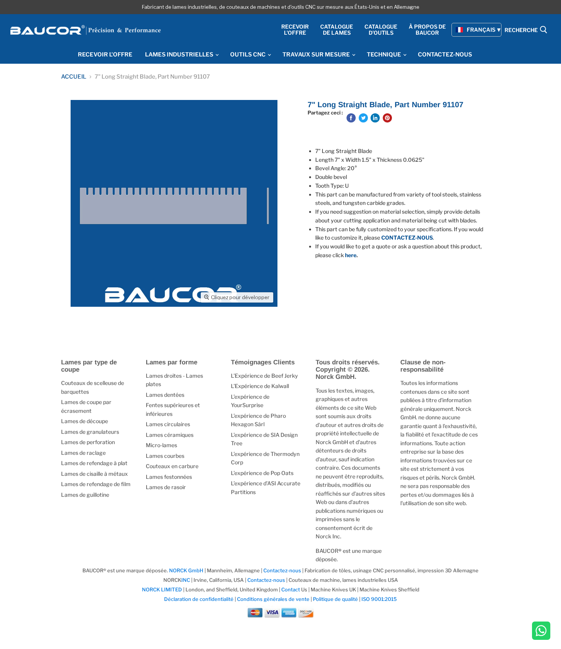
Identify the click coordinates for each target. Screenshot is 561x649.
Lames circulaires (168, 424)
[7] (85, 328)
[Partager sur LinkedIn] (375, 117)
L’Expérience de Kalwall (260, 386)
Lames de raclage (83, 452)
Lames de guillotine (85, 494)
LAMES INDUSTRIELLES (179, 54)
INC (185, 580)
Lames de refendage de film (96, 484)
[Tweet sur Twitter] (363, 117)
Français (481, 29)
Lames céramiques (169, 435)
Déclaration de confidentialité (199, 599)
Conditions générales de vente (273, 599)
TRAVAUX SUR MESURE (316, 54)
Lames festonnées (169, 476)
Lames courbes (165, 456)
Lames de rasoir (166, 487)
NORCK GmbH (186, 570)
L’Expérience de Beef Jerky (264, 375)
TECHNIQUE (384, 54)
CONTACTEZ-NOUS (445, 54)
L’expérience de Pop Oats (262, 473)
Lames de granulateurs (90, 431)
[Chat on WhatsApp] (541, 631)
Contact (290, 589)
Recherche (522, 30)
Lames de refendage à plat (94, 463)
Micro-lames (161, 445)
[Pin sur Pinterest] (387, 117)
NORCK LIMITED (162, 589)
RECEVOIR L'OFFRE (105, 54)
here (350, 255)
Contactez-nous (282, 570)
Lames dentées (165, 394)
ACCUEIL (73, 77)
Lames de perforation (88, 442)
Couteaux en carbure (172, 466)
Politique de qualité (335, 599)
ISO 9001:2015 (379, 599)
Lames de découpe (84, 421)
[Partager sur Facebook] (351, 117)
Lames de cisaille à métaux (94, 473)
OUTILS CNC (248, 54)
